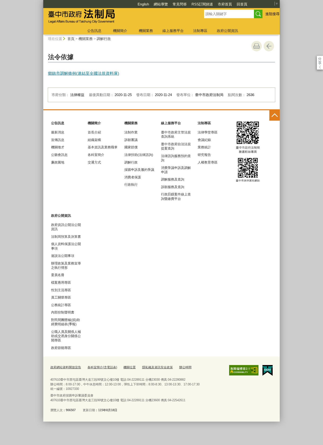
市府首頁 (225, 4)
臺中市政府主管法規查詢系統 (176, 134)
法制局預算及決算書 (66, 236)
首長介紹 (94, 132)
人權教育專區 (208, 162)
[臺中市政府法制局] (118, 17)
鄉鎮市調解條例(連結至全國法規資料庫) (83, 73)
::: (41, 2)
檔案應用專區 (61, 282)
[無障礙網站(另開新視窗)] (243, 370)
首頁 (70, 39)
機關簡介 (120, 31)
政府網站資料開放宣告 (65, 367)
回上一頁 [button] (269, 46)
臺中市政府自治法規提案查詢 (176, 146)
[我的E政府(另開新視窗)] (267, 370)
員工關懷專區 (61, 297)
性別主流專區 (61, 290)
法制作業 (131, 132)
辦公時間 (185, 367)
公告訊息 (94, 31)
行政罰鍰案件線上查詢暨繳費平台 (176, 196)
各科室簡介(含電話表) (102, 367)
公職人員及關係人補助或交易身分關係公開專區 (66, 336)
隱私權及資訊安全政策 (157, 367)
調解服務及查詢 (172, 179)
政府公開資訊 (227, 31)
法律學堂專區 (208, 132)
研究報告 (204, 155)
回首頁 (242, 4)
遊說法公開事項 (62, 256)
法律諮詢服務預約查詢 (176, 158)
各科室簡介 (96, 155)
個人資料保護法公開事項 (66, 246)
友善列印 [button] (256, 46)
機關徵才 (57, 147)
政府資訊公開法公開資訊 (66, 227)
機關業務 (146, 31)
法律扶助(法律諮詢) (138, 155)
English (143, 4)
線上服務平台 (173, 31)
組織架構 (94, 140)
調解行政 (104, 39)
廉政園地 (57, 162)
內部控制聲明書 (62, 312)
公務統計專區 (61, 305)
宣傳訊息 (57, 140)
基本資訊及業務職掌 (103, 147)
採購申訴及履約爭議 (139, 170)
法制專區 (200, 31)
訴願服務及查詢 (172, 187)
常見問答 (180, 4)
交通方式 (94, 162)
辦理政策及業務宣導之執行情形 (66, 265)
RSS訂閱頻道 (202, 4)
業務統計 (204, 147)
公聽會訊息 (59, 155)
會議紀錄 (204, 140)
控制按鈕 (274, 115)
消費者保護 (132, 177)
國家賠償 (131, 147)
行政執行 (131, 184)
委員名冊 (57, 275)
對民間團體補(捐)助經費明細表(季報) (65, 322)
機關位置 (129, 367)
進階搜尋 (272, 14)
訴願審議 (131, 140)
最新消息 (57, 132)
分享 (320, 59)
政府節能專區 (61, 348)
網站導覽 (161, 4)
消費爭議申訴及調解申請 (176, 170)
